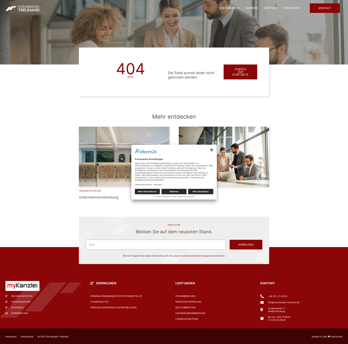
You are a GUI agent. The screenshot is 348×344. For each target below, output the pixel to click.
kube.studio (337, 336)
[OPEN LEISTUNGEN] (238, 8)
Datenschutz (27, 336)
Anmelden (246, 244)
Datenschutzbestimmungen (195, 255)
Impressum (11, 336)
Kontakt (267, 283)
